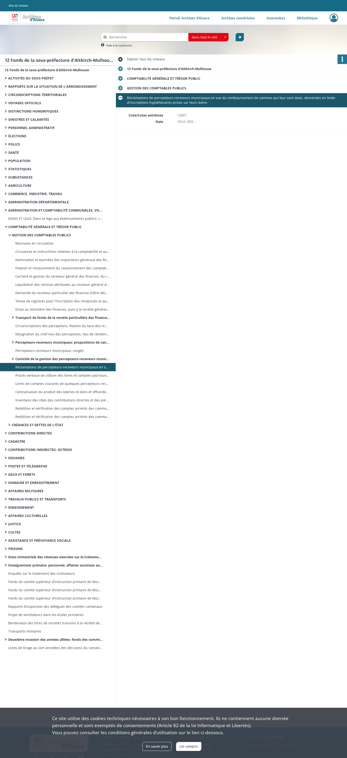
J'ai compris (189, 746)
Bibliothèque (307, 18)
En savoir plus (157, 746)
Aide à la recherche (119, 45)
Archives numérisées (238, 18)
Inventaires (276, 18)
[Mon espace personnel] (334, 18)
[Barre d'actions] (342, 59)
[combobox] (208, 37)
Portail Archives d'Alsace (189, 18)
